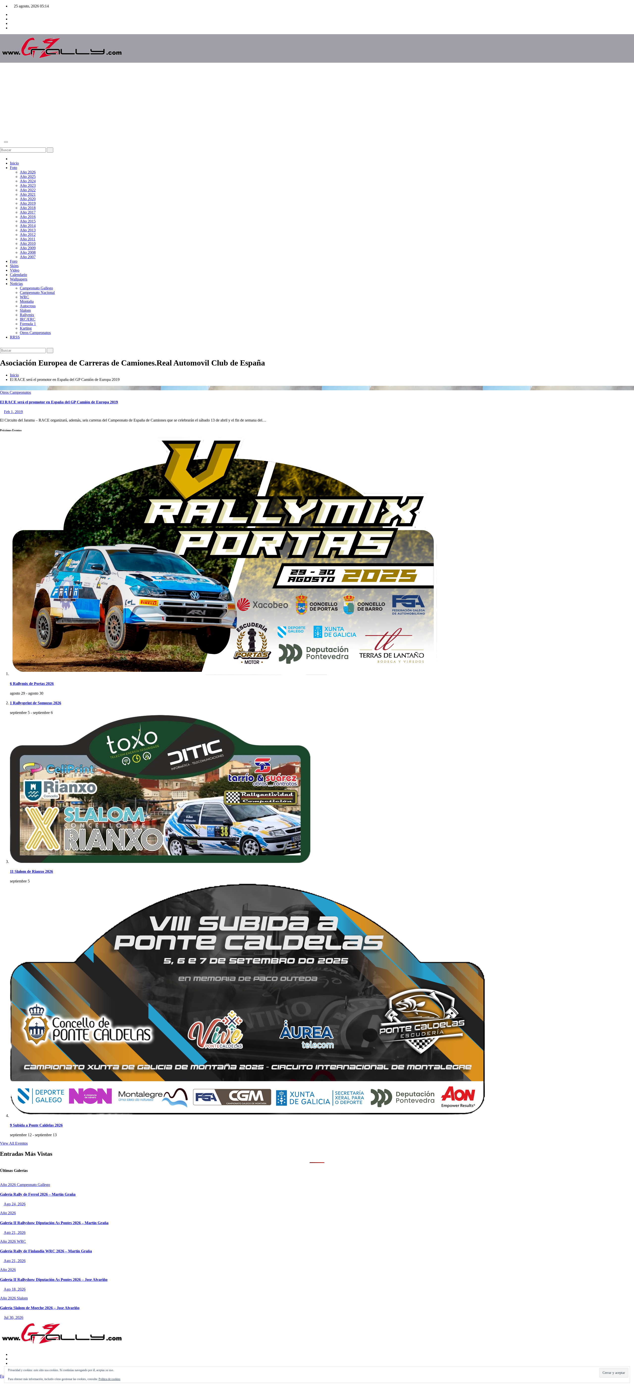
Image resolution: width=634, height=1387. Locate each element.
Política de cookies (109, 1379)
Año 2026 (28, 172)
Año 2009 (28, 248)
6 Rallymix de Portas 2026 (32, 683)
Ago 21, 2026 (15, 1232)
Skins (14, 266)
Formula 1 (28, 324)
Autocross (28, 306)
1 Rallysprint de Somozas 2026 (35, 703)
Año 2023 (28, 185)
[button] (1, 145)
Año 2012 (28, 234)
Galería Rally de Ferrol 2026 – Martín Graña (38, 1194)
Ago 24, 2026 (15, 1204)
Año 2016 (28, 217)
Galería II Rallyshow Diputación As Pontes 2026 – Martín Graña (54, 1223)
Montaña (27, 301)
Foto (13, 168)
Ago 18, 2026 (15, 1289)
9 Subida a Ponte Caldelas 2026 (36, 1125)
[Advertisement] (317, 101)
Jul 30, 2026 (13, 1317)
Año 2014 (28, 226)
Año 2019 (28, 203)
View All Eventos (14, 1143)
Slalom (25, 310)
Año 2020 (28, 199)
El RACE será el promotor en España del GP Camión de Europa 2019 (59, 402)
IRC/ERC (27, 319)
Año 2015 (28, 221)
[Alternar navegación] (6, 142)
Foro (13, 261)
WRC (24, 297)
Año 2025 (28, 176)
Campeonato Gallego (36, 288)
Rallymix (27, 315)
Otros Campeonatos (35, 333)
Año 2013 (28, 230)
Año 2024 (28, 181)
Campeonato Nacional (37, 292)
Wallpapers (18, 279)
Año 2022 (28, 190)
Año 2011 (27, 239)
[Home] (11, 159)
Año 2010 (28, 243)
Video (14, 270)
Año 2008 (28, 252)
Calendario (18, 275)
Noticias (16, 284)
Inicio (14, 163)
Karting (26, 328)
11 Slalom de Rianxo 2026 (31, 871)
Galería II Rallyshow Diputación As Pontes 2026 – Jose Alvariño (53, 1279)
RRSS (15, 337)
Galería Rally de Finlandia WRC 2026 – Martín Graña (46, 1251)
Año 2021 (28, 194)
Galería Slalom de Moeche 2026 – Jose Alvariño (39, 1308)
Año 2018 (28, 208)
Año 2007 (28, 257)
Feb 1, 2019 (13, 412)
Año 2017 (28, 212)
